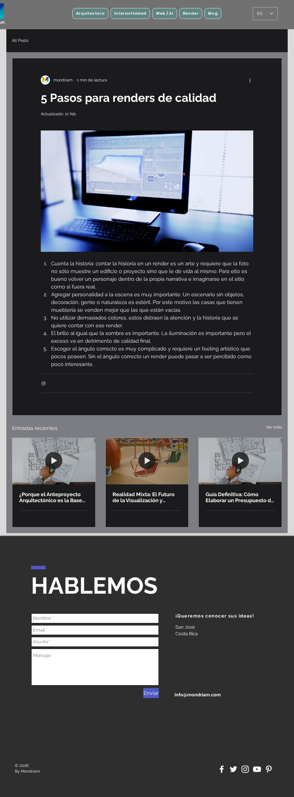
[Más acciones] (249, 80)
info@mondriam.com (198, 694)
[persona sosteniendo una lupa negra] (53, 461)
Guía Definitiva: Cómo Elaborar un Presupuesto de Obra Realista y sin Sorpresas (240, 497)
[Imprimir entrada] (43, 383)
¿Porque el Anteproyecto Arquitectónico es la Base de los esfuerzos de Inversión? (50, 497)
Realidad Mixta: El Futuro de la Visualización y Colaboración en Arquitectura (144, 497)
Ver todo (274, 427)
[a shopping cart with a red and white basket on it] (147, 461)
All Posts (20, 40)
